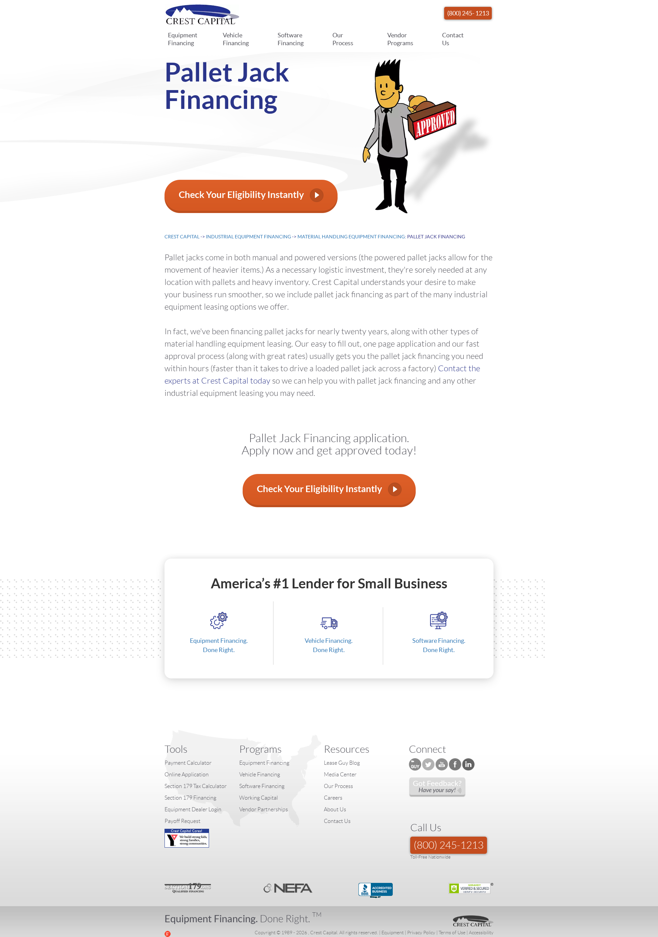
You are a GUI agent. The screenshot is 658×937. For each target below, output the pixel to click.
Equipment (392, 932)
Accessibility (481, 932)
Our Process (342, 39)
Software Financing (291, 39)
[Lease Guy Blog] (415, 764)
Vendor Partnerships (263, 809)
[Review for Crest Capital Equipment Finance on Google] (167, 933)
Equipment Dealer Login (192, 809)
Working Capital (258, 798)
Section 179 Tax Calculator (195, 786)
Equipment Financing (182, 39)
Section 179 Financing (190, 798)
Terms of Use (452, 932)
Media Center (340, 774)
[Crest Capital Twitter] (428, 764)
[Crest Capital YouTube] (442, 764)
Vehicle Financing (236, 39)
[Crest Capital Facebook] (455, 764)
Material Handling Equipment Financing (351, 236)
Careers (333, 798)
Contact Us (453, 39)
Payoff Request (182, 821)
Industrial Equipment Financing (248, 236)
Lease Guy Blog (342, 763)
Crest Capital (181, 236)
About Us (335, 809)
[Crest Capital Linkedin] (468, 764)
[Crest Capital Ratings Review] (437, 787)
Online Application (186, 774)
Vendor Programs (400, 39)
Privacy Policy (421, 932)
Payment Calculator (187, 763)
